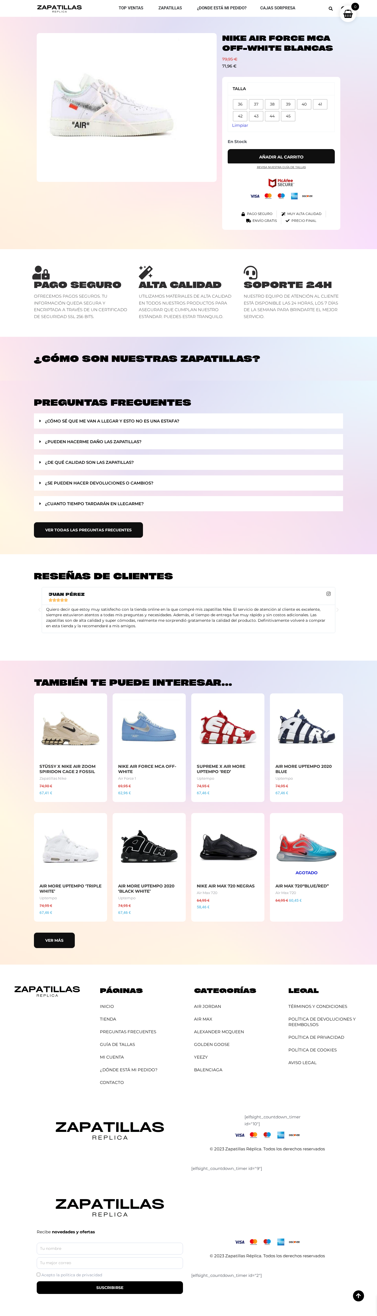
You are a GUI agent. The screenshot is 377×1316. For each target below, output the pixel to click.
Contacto (112, 1082)
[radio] (240, 104)
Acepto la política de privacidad (71, 1274)
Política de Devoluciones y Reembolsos (322, 1021)
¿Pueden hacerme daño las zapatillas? (93, 441)
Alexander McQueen (219, 1031)
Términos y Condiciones (317, 1006)
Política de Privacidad (316, 1037)
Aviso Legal (302, 1062)
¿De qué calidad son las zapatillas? (89, 462)
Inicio (107, 1006)
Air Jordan (207, 1006)
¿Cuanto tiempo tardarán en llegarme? (94, 503)
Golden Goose (212, 1044)
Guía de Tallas (117, 1044)
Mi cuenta (112, 1057)
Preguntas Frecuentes (128, 1031)
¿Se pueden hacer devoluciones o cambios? (99, 483)
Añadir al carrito (281, 157)
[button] (330, 8)
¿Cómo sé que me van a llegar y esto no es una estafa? (112, 421)
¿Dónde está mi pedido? (129, 1069)
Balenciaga (208, 1069)
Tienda (108, 1019)
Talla (239, 88)
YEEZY (201, 1057)
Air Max (203, 1019)
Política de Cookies (312, 1050)
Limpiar (240, 125)
